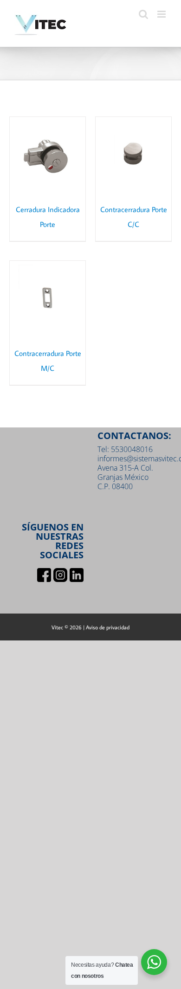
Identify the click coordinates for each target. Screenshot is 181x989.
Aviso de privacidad (107, 627)
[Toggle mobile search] (143, 14)
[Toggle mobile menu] (162, 14)
